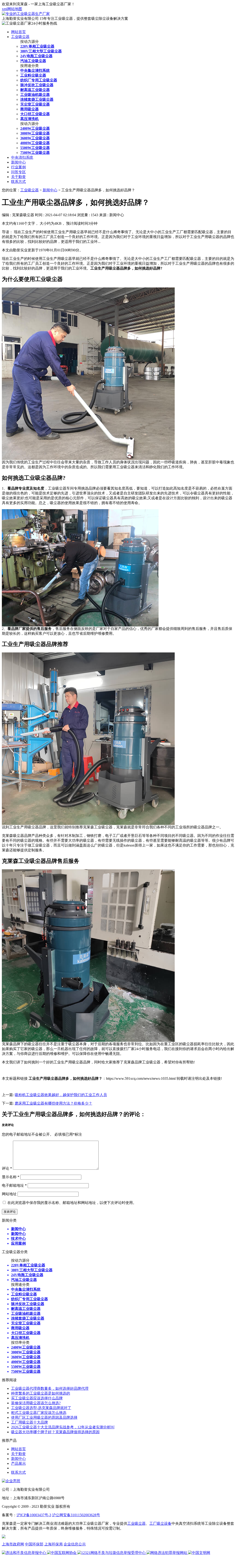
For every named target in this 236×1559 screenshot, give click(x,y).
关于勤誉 (18, 177)
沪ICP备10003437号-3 (34, 1515)
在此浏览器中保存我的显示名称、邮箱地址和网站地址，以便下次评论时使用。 (71, 1203)
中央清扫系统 (22, 157)
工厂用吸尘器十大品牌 (29, 1422)
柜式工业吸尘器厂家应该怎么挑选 (38, 1413)
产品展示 (18, 1463)
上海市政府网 (13, 1544)
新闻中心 (18, 162)
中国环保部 (34, 1544)
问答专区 (18, 172)
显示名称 (10, 1177)
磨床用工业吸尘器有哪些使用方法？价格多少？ (53, 1103)
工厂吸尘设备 (160, 1523)
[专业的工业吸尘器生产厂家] (26, 14)
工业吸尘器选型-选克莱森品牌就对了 (41, 1408)
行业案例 (18, 167)
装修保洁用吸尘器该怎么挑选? (36, 1403)
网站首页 (18, 32)
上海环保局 (53, 1544)
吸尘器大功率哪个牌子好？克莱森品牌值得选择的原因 (55, 1432)
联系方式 (18, 182)
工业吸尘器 (20, 37)
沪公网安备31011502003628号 (76, 1515)
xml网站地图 (12, 9)
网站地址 (9, 1194)
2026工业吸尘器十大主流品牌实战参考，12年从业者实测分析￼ (62, 1427)
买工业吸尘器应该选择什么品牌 (37, 1398)
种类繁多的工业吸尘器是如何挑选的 (40, 1393)
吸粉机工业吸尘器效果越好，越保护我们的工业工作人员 (61, 1095)
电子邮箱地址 (14, 1185)
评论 (7, 1168)
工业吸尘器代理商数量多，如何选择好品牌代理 (49, 1388)
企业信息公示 (75, 1544)
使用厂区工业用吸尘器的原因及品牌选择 (44, 1417)
